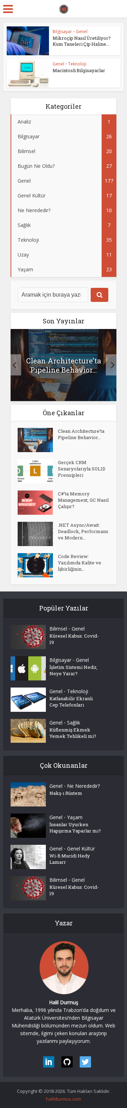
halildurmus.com (63, 1099)
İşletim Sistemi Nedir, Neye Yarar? (73, 670)
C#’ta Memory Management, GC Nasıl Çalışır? (83, 499)
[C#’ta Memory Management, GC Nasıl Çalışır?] (38, 502)
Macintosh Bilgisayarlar (79, 70)
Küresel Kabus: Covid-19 (74, 639)
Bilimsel (58, 628)
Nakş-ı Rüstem (65, 793)
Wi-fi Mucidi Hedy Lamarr (69, 859)
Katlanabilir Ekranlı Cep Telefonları (71, 701)
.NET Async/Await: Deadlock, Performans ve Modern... (83, 531)
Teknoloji (77, 64)
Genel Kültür (81, 848)
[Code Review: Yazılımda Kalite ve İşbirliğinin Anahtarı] (38, 565)
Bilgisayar (62, 31)
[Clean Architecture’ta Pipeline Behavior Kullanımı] (38, 440)
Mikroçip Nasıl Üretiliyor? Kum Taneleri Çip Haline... (82, 41)
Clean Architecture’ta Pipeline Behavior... (63, 365)
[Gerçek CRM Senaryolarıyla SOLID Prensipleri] (38, 471)
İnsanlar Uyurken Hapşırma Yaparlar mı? (75, 827)
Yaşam (75, 817)
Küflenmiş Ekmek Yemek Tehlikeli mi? (72, 733)
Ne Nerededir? (83, 786)
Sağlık (73, 722)
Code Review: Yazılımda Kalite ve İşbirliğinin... (79, 562)
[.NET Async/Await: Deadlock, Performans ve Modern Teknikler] (38, 534)
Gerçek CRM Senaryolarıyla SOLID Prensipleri (81, 468)
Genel (81, 31)
